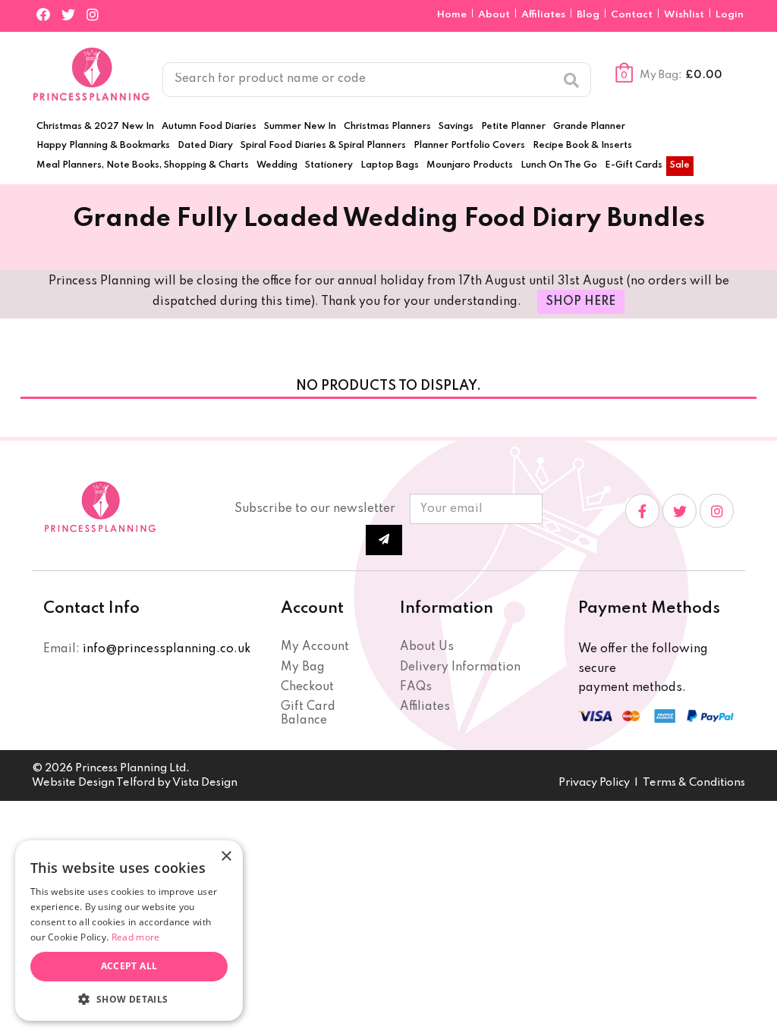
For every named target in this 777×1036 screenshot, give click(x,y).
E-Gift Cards (633, 165)
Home (453, 15)
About (495, 15)
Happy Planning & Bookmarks (103, 145)
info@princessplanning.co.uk (166, 649)
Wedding (276, 165)
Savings (456, 126)
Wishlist (684, 15)
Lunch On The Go (559, 165)
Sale (680, 165)
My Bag (303, 667)
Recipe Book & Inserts (582, 145)
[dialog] (129, 930)
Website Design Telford (93, 782)
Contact (633, 15)
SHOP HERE (580, 302)
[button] (129, 998)
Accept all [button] (129, 965)
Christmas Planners (387, 126)
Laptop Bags (389, 165)
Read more (136, 937)
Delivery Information (460, 667)
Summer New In (300, 126)
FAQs (416, 687)
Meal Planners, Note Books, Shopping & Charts (142, 165)
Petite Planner (513, 126)
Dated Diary (205, 145)
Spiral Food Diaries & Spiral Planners (323, 145)
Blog (589, 15)
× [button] (225, 856)
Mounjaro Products (469, 165)
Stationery (329, 165)
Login (730, 15)
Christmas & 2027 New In (95, 126)
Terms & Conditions (694, 782)
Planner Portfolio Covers (469, 145)
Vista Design (205, 782)
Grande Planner (589, 126)
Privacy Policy (594, 782)
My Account (315, 647)
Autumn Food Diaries (209, 126)
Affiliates (544, 15)
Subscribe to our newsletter (314, 509)
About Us (427, 647)
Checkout (307, 687)
